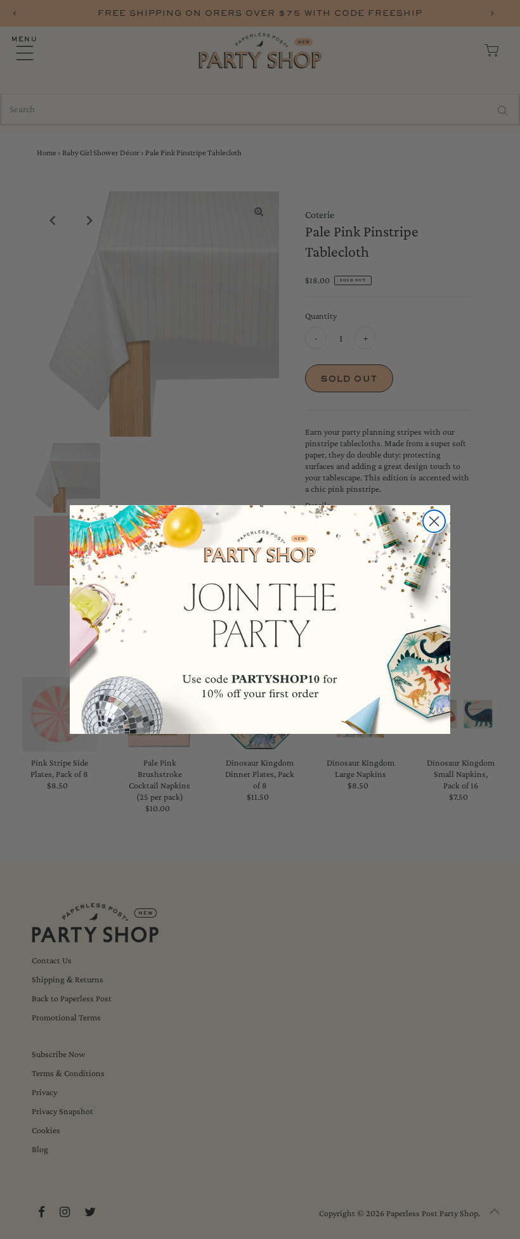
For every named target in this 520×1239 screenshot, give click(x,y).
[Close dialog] (434, 521)
